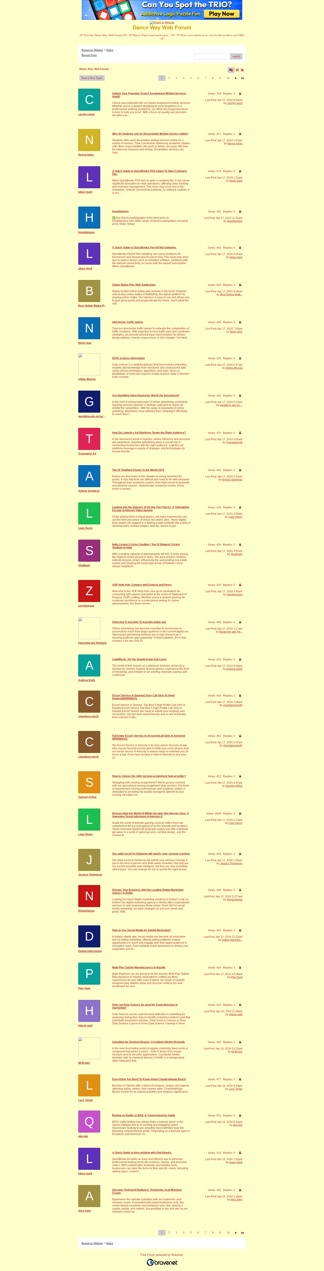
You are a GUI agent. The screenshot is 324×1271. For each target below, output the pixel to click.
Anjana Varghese (232, 479)
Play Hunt (236, 977)
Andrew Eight (234, 669)
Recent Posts (89, 55)
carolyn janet (234, 103)
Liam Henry (235, 516)
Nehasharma (234, 899)
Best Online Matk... (231, 294)
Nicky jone (236, 331)
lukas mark (235, 180)
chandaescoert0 (232, 705)
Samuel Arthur (233, 785)
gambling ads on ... (231, 405)
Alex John (236, 1199)
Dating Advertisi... (232, 939)
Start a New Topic (92, 78)
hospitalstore (234, 221)
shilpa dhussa (234, 367)
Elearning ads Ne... (231, 631)
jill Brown (236, 1051)
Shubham (236, 554)
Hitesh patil (235, 1014)
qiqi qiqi (237, 1125)
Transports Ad (234, 442)
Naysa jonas (234, 143)
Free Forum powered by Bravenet (162, 1254)
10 (228, 78)
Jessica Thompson (231, 863)
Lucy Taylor (235, 1088)
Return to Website (92, 50)
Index (109, 50)
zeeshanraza (234, 594)
